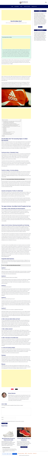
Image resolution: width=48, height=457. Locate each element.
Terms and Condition (21, 453)
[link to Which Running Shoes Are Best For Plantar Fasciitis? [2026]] (8, 432)
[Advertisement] (16, 15)
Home (12, 6)
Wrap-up (4, 136)
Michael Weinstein (12, 393)
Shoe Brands (16, 6)
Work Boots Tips (34, 6)
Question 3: (5, 129)
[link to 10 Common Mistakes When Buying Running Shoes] (24, 432)
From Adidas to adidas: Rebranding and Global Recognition (11, 125)
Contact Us (34, 453)
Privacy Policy (30, 453)
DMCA (26, 453)
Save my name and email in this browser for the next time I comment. (13, 421)
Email (3, 419)
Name (3, 417)
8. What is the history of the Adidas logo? (9, 133)
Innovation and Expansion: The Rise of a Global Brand (10, 123)
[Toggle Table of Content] (20, 120)
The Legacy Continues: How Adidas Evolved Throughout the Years (10, 124)
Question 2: (5, 128)
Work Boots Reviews (27, 6)
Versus (21, 6)
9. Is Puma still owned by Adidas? (8, 134)
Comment (3, 407)
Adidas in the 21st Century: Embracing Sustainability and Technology (12, 126)
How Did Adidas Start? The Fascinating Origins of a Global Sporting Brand (11, 121)
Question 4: (5, 130)
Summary (3, 135)
